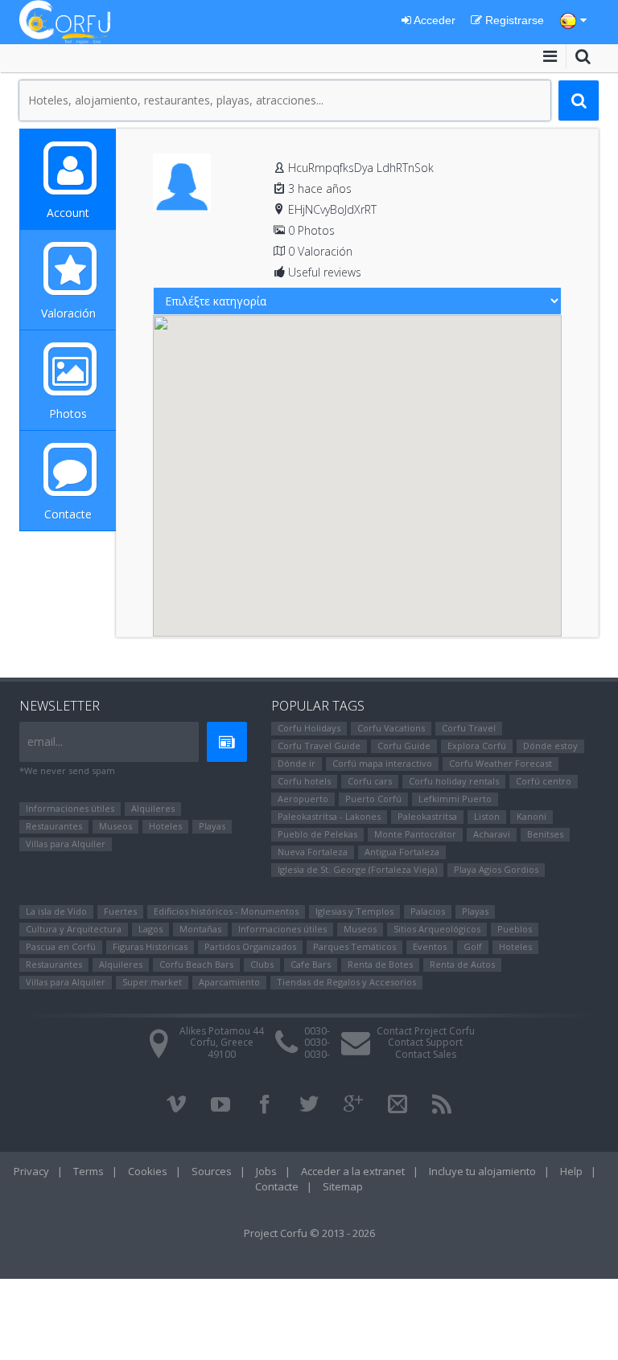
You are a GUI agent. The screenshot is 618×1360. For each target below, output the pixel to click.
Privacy (31, 1171)
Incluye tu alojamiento (482, 1171)
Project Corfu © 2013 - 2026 (309, 1233)
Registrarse (513, 20)
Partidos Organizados (250, 946)
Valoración (68, 313)
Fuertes (120, 911)
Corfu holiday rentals (454, 781)
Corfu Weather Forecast (500, 763)
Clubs (262, 964)
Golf (473, 946)
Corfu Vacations (391, 728)
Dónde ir (296, 763)
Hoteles (165, 826)
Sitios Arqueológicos (436, 929)
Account (68, 212)
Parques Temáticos (354, 946)
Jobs (266, 1171)
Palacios (427, 911)
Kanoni (531, 816)
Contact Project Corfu (426, 1031)
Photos (68, 413)
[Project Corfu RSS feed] (442, 1104)
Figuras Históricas (150, 946)
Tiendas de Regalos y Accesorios (346, 982)
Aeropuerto (303, 799)
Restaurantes (54, 826)
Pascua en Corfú (61, 946)
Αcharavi (491, 834)
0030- (317, 1031)
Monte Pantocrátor (415, 834)
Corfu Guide (404, 745)
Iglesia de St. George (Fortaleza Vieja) (357, 869)
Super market (152, 982)
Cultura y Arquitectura (74, 929)
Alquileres (153, 808)
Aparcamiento (229, 982)
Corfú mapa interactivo (382, 763)
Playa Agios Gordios (496, 869)
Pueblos (514, 929)
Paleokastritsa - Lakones (329, 816)
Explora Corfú (476, 745)
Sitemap (343, 1186)
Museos (115, 826)
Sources (212, 1171)
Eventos (430, 946)
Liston (487, 816)
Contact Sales (425, 1054)
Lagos (150, 929)
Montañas (200, 929)
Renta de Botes (380, 964)
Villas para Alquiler (65, 844)
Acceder (433, 20)
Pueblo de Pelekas (317, 834)
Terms (88, 1171)
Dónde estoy (550, 745)
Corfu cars (370, 781)
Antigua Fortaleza (402, 852)
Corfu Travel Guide (319, 745)
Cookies (147, 1171)
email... (45, 741)
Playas (212, 826)
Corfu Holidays (309, 728)
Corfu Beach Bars (196, 964)
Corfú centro (543, 781)
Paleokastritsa (427, 816)
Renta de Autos (462, 964)
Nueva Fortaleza (313, 852)
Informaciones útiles (70, 808)
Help (571, 1171)
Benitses (545, 834)
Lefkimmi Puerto (455, 799)
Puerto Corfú (373, 799)
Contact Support (425, 1042)
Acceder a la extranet (353, 1171)
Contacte (68, 514)
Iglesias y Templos (354, 911)
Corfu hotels (304, 781)
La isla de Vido (56, 911)
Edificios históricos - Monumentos (226, 911)
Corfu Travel (469, 728)
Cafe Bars (310, 964)
